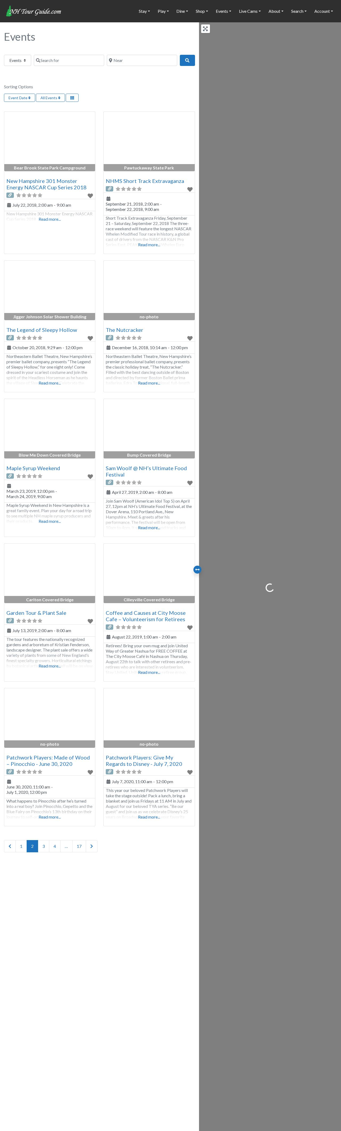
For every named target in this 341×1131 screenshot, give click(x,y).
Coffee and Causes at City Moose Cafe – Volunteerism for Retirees (146, 616)
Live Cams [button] (248, 11)
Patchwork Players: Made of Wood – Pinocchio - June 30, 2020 (48, 760)
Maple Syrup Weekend (33, 468)
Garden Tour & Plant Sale (36, 613)
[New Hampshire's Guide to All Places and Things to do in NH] (33, 10)
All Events (49, 97)
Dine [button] (180, 11)
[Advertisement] (99, 916)
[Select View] (72, 98)
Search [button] (297, 11)
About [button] (274, 11)
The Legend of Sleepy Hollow (41, 330)
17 (79, 846)
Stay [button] (143, 11)
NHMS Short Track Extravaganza (145, 181)
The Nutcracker (124, 330)
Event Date (18, 97)
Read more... (50, 219)
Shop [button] (200, 11)
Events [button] (222, 11)
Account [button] (322, 11)
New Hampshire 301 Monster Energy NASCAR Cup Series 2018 (46, 184)
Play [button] (162, 11)
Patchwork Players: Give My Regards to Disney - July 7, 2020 (144, 760)
